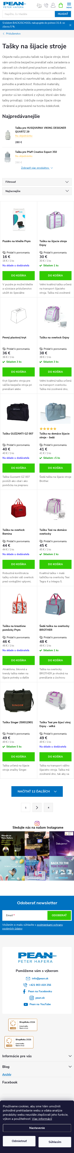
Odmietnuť (19, 1141)
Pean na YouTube (40, 1004)
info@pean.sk (40, 978)
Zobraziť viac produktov (35, 168)
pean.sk (40, 998)
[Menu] (69, 5)
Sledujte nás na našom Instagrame (38, 827)
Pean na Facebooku (40, 991)
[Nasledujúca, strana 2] (37, 807)
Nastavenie (37, 1128)
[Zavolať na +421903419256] (46, 5)
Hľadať (63, 14)
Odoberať (59, 915)
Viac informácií (42, 1119)
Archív (6, 1074)
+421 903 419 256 (40, 985)
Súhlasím (55, 1142)
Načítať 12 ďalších (34, 791)
